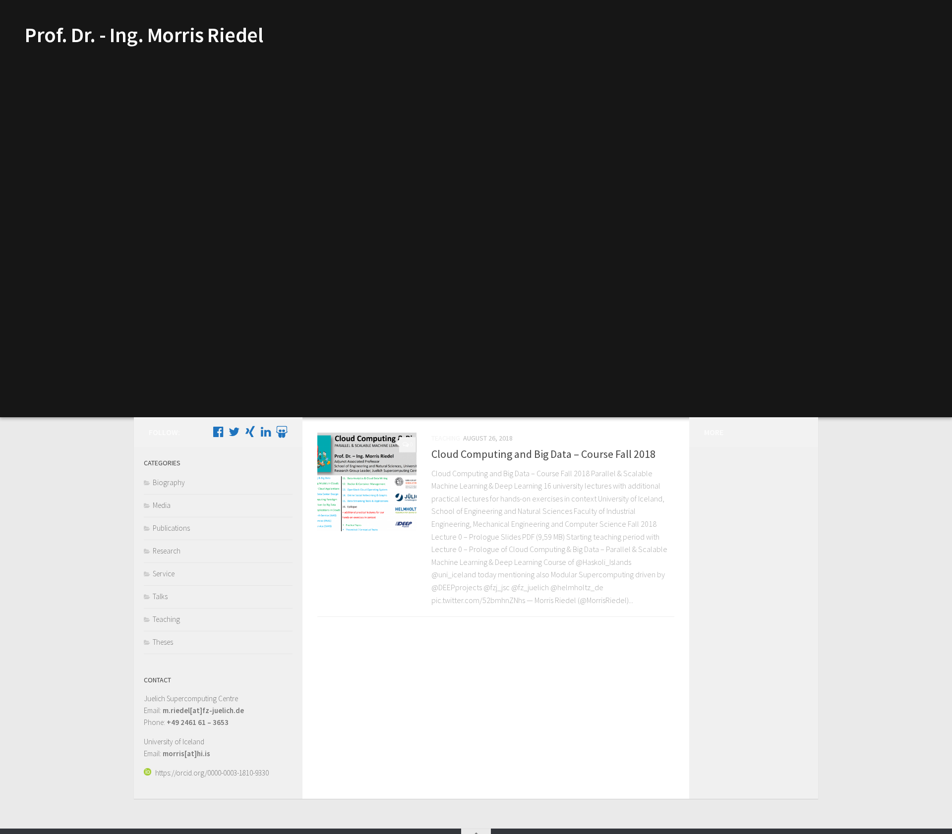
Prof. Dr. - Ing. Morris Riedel (144, 35)
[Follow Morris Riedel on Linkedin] (266, 432)
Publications (171, 528)
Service (164, 573)
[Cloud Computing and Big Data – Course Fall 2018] (366, 481)
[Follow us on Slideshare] (282, 432)
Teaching (445, 438)
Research (166, 551)
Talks (160, 596)
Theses (163, 642)
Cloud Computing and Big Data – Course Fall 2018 (543, 454)
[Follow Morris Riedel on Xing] (250, 432)
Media (162, 505)
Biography (169, 482)
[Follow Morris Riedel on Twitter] (234, 432)
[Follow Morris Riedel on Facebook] (218, 432)
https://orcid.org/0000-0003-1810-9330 (212, 773)
